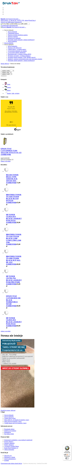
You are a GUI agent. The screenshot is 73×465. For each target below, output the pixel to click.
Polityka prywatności (10, 430)
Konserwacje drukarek (14, 38)
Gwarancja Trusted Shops (11, 446)
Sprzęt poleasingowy (10, 459)
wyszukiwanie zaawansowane (9, 25)
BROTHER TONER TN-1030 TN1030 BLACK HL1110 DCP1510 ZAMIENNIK (13, 198)
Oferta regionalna (9, 449)
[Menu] (70, 446)
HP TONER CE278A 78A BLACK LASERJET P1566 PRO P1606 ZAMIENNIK (14, 280)
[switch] (67, 458)
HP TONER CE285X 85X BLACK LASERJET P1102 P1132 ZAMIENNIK (14, 322)
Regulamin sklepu (9, 429)
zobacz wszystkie (6, 161)
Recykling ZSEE (9, 434)
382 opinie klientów (11, 125)
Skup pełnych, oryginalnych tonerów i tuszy (16, 420)
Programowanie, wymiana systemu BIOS (19, 54)
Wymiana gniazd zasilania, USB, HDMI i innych (21, 57)
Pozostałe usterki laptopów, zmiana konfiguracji (21, 60)
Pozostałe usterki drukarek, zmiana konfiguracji (21, 39)
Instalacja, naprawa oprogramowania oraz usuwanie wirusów (25, 59)
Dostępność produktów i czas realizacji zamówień (18, 440)
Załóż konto (10, 22)
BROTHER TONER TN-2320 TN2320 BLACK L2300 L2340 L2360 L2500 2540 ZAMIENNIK (13, 239)
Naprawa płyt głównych (14, 48)
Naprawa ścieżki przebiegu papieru (18, 35)
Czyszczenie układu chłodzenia (16, 52)
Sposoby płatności (9, 443)
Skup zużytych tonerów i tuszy (13, 421)
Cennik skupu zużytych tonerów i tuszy (15, 423)
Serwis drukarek (12, 31)
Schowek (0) (18, 22)
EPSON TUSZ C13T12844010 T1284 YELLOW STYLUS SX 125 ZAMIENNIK (11, 151)
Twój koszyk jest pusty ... (10, 19)
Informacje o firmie (9, 457)
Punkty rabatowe (9, 445)
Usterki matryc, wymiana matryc (17, 49)
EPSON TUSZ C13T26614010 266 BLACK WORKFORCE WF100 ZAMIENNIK (13, 301)
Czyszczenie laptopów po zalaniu (17, 51)
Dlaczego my (8, 455)
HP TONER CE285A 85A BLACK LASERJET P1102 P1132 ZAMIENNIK (14, 218)
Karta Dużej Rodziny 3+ (11, 448)
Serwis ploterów (12, 41)
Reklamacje (7, 432)
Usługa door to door (10, 418)
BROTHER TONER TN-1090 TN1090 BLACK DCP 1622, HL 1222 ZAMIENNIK (13, 260)
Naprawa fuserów (13, 36)
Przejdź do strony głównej (8, 410)
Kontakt (6, 460)
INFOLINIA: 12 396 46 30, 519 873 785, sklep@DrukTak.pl (18, 20)
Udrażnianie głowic (13, 33)
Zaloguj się (4, 22)
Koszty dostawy (8, 441)
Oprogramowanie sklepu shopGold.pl (11, 463)
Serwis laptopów (12, 46)
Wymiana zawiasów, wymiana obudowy (19, 56)
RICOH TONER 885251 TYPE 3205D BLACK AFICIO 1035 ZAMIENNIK (12, 179)
